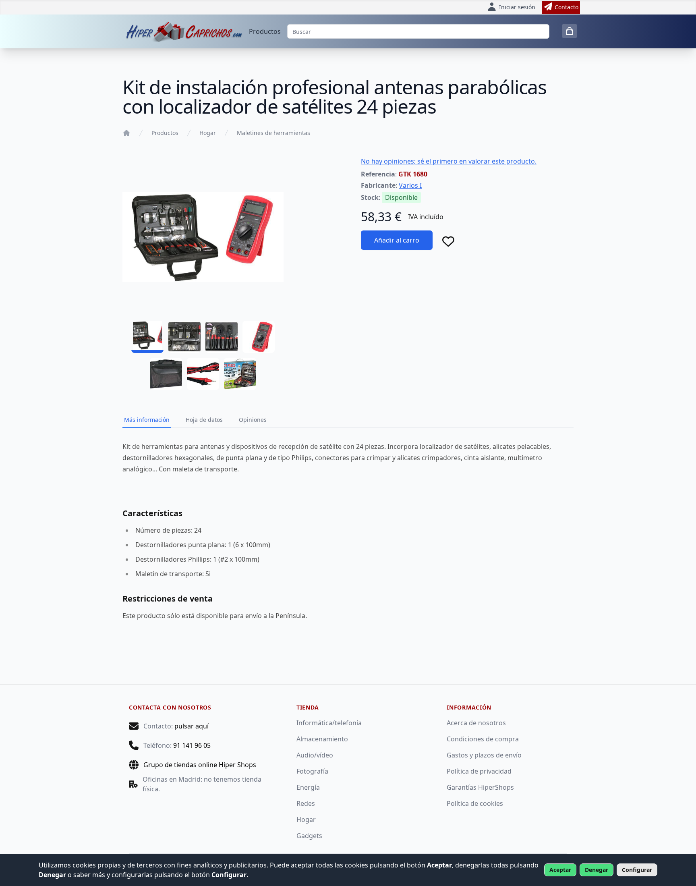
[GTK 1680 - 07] (240, 374)
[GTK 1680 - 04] (258, 337)
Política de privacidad (479, 771)
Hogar (207, 133)
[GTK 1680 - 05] (166, 374)
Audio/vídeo (314, 755)
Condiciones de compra (483, 739)
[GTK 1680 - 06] (203, 374)
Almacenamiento (322, 739)
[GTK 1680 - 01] (147, 337)
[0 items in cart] (569, 31)
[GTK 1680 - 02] (184, 337)
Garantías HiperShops (480, 787)
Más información (147, 419)
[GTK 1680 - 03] (221, 337)
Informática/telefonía (329, 722)
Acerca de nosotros (476, 722)
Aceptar (560, 870)
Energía (308, 787)
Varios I (410, 185)
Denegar (596, 870)
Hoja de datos (204, 419)
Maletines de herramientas (273, 133)
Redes (305, 803)
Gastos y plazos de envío (484, 755)
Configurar (637, 870)
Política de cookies (475, 803)
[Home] (126, 133)
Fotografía (312, 771)
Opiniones (253, 419)
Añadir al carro (396, 240)
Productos (265, 31)
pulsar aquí (191, 726)
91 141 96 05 (192, 745)
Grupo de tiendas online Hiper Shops (199, 764)
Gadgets (309, 835)
